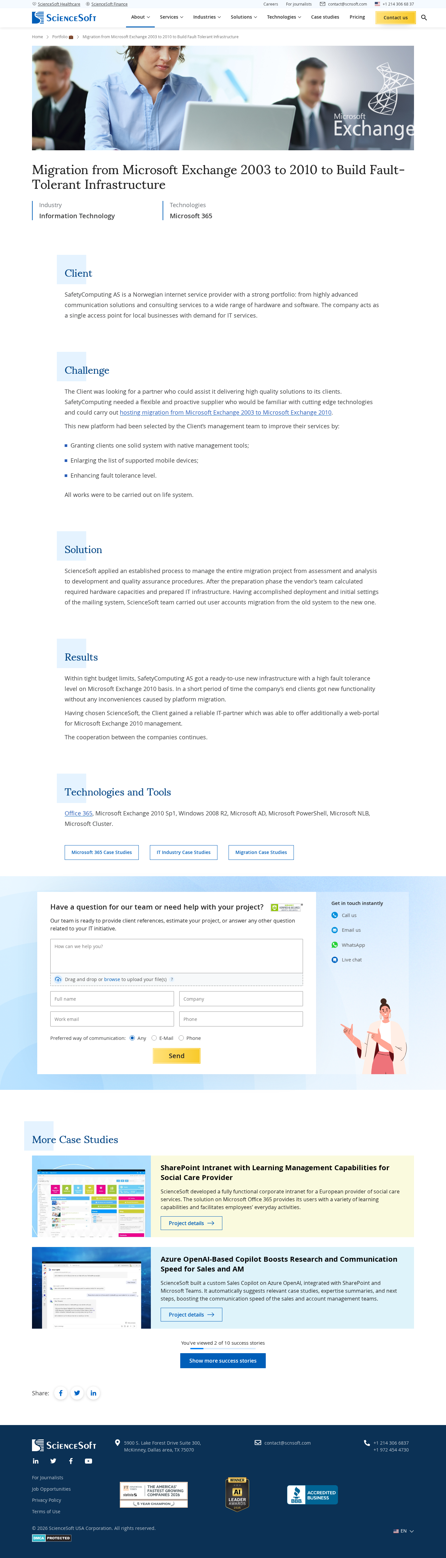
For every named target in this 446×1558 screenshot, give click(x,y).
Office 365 (78, 813)
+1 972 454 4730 (391, 1450)
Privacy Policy (46, 1500)
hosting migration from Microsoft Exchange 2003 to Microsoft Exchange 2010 (225, 412)
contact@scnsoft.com (287, 1443)
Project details (186, 1223)
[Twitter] (53, 1460)
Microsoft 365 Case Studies (102, 852)
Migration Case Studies (261, 852)
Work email (64, 1013)
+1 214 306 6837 (391, 1443)
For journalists (299, 4)
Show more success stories (223, 1360)
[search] (424, 17)
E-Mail (166, 1038)
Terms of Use (46, 1511)
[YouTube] (89, 1460)
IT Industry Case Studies (184, 852)
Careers (270, 4)
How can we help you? (74, 941)
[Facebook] (71, 1460)
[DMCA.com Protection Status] (52, 1540)
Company (191, 993)
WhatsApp (353, 945)
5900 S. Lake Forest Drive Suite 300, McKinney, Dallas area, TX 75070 (162, 1446)
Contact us (396, 17)
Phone (189, 1013)
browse (112, 979)
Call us (349, 915)
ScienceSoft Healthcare (59, 4)
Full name (63, 993)
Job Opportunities (51, 1489)
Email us (351, 930)
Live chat (352, 959)
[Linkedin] (36, 1460)
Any (141, 1038)
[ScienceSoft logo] (64, 18)
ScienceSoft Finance (109, 4)
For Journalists (47, 1477)
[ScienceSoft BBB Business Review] (312, 1494)
